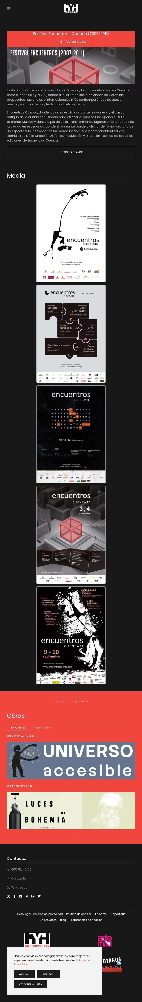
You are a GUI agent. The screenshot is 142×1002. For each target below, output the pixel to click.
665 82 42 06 (21, 869)
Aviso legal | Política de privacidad (40, 914)
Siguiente (79, 701)
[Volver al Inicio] (71, 8)
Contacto (18, 878)
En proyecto (48, 920)
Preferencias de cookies (85, 920)
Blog (63, 920)
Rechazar (48, 974)
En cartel (101, 914)
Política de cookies (79, 914)
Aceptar (24, 974)
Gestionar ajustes (30, 984)
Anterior (62, 701)
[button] (8, 8)
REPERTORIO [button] (42, 728)
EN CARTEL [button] (18, 728)
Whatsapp (19, 887)
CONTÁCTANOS (73, 152)
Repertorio (118, 914)
